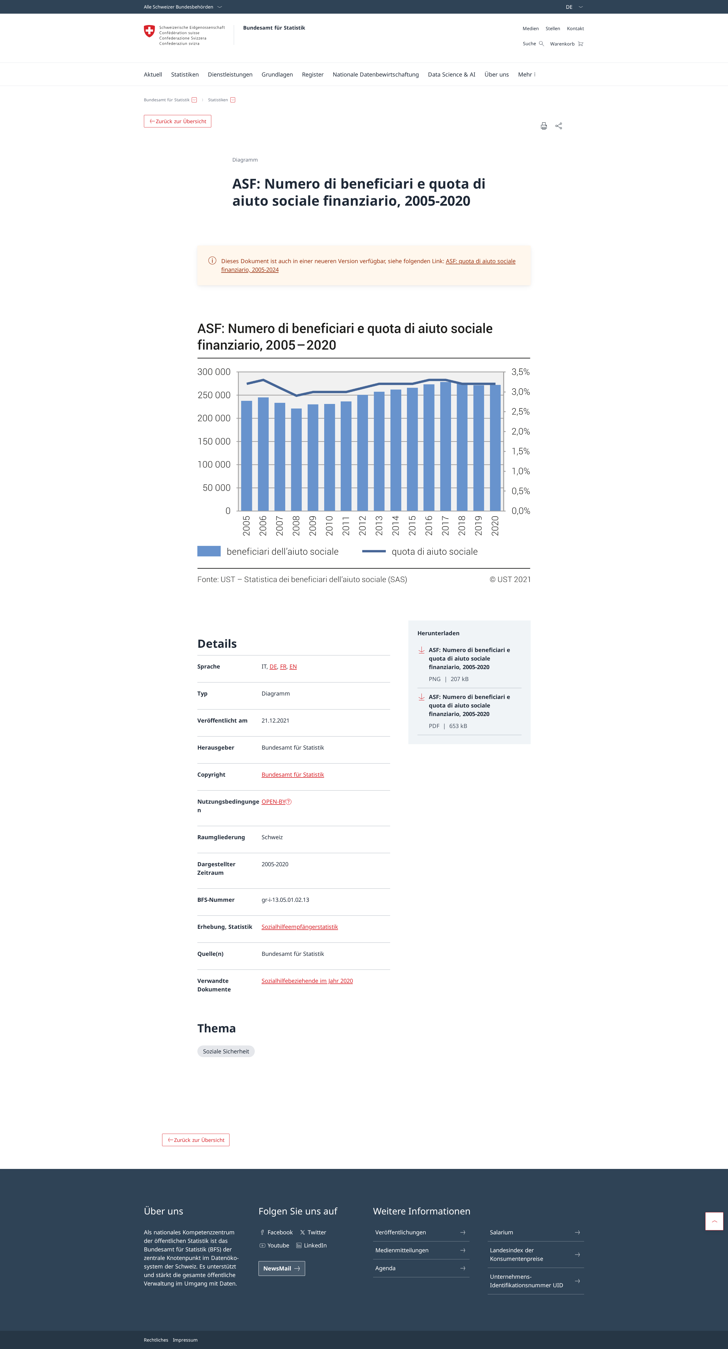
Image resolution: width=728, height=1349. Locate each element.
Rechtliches (156, 1340)
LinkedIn (315, 1245)
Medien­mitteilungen (402, 1250)
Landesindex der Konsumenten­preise (516, 1254)
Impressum (185, 1340)
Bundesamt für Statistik (274, 27)
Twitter (317, 1232)
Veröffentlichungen (400, 1232)
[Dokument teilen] (558, 125)
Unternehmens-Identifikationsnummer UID (526, 1281)
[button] (153, 74)
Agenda (385, 1268)
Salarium (501, 1232)
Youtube (278, 1245)
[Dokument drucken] (543, 125)
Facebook (280, 1232)
